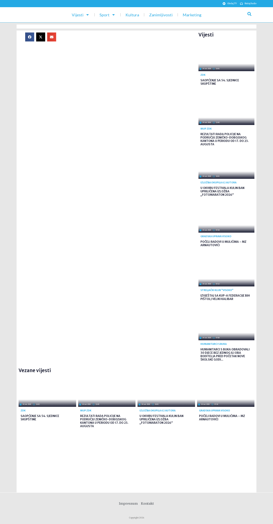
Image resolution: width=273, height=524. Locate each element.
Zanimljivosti (161, 14)
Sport (105, 14)
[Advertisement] (130, 60)
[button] (29, 36)
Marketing (192, 14)
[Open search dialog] (249, 15)
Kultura (132, 14)
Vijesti (78, 14)
